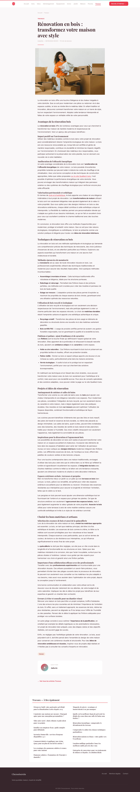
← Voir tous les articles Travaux (49, 681)
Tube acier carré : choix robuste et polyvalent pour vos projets (50, 722)
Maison (82, 4)
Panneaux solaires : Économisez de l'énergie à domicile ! (50, 756)
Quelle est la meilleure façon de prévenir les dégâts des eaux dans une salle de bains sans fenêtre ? (89, 716)
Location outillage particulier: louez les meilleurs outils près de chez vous (87, 744)
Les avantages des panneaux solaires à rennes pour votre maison (50, 749)
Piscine (90, 4)
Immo (69, 4)
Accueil (26, 4)
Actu (33, 4)
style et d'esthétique (57, 195)
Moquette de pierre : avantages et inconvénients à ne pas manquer (85, 708)
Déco (39, 4)
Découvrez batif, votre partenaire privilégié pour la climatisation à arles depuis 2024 (49, 708)
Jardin (75, 4)
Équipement (60, 4)
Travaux (98, 4)
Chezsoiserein (19, 774)
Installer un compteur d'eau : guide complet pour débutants (49, 729)
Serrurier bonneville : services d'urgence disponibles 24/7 (48, 735)
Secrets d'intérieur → (118, 4)
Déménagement (48, 4)
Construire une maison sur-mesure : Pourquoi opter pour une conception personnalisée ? (50, 715)
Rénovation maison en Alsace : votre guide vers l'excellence (89, 738)
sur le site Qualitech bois (81, 176)
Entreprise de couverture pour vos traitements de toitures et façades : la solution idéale (89, 751)
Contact (125, 773)
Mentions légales (114, 773)
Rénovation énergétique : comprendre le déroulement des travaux (87, 724)
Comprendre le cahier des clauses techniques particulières (89, 731)
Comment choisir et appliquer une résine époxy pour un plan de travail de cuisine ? (49, 742)
